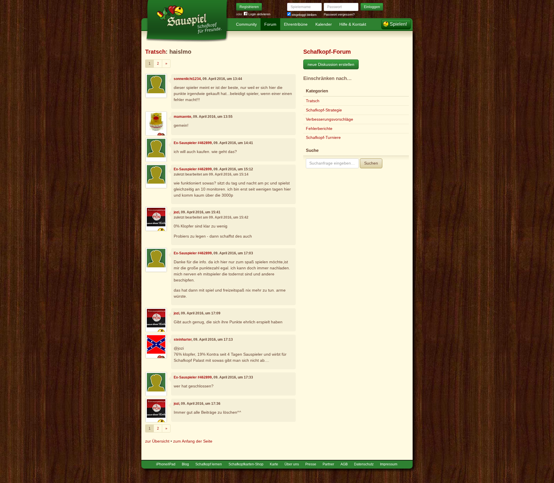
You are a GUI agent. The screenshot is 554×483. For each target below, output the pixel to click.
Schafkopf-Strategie (324, 110)
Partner (328, 464)
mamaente (182, 117)
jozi (176, 212)
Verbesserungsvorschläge (329, 119)
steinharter (183, 339)
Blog (185, 464)
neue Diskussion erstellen (331, 64)
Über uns (292, 464)
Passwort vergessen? (339, 14)
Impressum (388, 464)
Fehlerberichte (319, 128)
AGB (344, 464)
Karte (274, 464)
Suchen (371, 163)
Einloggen (372, 7)
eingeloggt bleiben (304, 14)
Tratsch (155, 52)
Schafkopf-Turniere (323, 137)
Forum (270, 24)
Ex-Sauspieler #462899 (193, 143)
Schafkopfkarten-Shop (246, 464)
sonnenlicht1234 (187, 79)
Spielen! (398, 24)
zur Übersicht (157, 441)
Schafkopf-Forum (327, 52)
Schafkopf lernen (208, 464)
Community (246, 24)
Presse (310, 464)
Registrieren (249, 7)
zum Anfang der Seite (192, 441)
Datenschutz (364, 464)
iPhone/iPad (165, 464)
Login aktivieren (259, 14)
